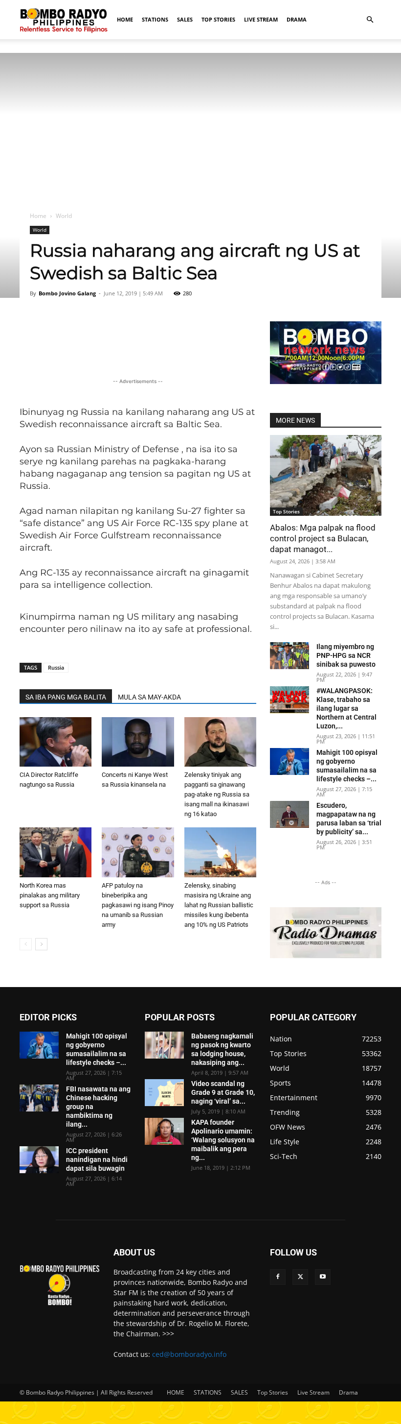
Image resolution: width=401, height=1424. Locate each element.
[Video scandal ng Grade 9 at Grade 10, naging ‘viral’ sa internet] (164, 1092)
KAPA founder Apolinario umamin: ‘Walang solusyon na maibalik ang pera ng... (223, 1139)
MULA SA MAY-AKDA (149, 697)
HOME (125, 19)
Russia (56, 667)
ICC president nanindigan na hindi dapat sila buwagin (97, 1159)
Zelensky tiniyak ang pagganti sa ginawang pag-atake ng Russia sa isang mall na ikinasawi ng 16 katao (216, 794)
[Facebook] (278, 1277)
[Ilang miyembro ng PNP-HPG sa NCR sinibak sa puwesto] (289, 655)
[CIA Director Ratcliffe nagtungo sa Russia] (55, 742)
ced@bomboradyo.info (189, 1354)
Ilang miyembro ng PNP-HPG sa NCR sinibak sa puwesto (346, 655)
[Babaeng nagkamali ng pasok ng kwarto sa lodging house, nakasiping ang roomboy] (164, 1045)
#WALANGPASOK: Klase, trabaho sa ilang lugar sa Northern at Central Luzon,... (346, 708)
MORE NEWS (295, 420)
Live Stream (261, 19)
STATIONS (155, 19)
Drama (297, 19)
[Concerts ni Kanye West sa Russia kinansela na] (138, 742)
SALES (185, 19)
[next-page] (41, 944)
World (39, 229)
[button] (369, 19)
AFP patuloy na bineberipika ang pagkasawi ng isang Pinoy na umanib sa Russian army (138, 905)
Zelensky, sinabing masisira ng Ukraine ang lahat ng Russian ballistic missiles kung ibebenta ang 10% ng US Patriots (218, 905)
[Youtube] (323, 1277)
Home (38, 216)
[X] (300, 1277)
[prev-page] (26, 944)
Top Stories (218, 19)
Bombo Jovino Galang (67, 293)
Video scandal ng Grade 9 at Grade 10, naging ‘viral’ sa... (223, 1092)
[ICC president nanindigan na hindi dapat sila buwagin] (39, 1159)
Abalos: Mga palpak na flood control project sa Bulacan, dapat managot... (323, 538)
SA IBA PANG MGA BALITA (65, 697)
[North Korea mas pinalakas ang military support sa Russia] (55, 852)
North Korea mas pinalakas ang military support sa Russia (50, 895)
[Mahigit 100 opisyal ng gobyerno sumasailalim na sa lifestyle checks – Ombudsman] (289, 761)
